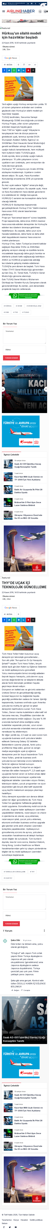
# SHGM (19, 306)
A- (35, 65)
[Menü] (3, 11)
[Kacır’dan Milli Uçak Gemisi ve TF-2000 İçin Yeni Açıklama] (24, 476)
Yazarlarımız (7, 1220)
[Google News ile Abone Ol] (11, 58)
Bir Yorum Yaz (10, 323)
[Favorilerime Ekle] (18, 64)
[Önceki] (3, 389)
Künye (16, 1220)
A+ (30, 65)
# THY (32, 872)
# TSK (15, 312)
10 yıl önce (27, 940)
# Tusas (25, 312)
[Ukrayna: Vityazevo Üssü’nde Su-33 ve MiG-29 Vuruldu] (24, 515)
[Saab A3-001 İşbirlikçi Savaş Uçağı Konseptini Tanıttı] (24, 464)
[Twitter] (10, 1227)
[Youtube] (16, 1227)
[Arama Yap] (40, 11)
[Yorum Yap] (24, 64)
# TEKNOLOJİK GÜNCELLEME (15, 872)
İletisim (4, 1223)
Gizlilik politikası (36, 1220)
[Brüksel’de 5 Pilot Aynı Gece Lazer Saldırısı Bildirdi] (24, 502)
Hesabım (24, 1220)
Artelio (38, 1215)
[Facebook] (4, 1227)
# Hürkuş (7, 306)
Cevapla (26, 990)
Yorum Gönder (11, 358)
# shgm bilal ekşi (34, 306)
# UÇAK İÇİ (8, 878)
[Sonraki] (45, 389)
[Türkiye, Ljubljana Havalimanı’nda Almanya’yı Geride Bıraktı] (24, 389)
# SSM (6, 312)
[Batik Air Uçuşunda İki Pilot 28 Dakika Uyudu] (24, 489)
